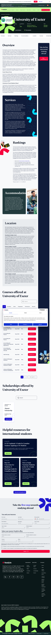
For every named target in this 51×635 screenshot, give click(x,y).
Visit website (28, 30)
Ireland (28, 572)
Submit (25, 551)
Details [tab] (25, 312)
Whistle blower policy (43, 581)
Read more (8, 453)
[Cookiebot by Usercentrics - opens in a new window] (40, 310)
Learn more (8, 419)
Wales (28, 568)
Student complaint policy (43, 590)
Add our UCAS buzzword (17, 4)
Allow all (40, 324)
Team (43, 567)
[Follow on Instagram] (17, 576)
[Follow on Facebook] (9, 576)
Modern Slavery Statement (44, 585)
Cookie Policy (46, 633)
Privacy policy (39, 633)
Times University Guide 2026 (24, 160)
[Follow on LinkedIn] (5, 576)
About (43, 565)
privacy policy (3, 544)
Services (35, 568)
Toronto (15, 6)
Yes (35, 1)
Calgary (19, 6)
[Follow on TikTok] (21, 576)
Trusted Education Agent (43, 595)
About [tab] (40, 312)
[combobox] (36, 519)
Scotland (28, 570)
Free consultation (43, 59)
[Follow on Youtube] (13, 576)
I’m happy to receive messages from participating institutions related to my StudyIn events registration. (20, 548)
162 (32, 377)
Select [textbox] (36, 523)
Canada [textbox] (19, 523)
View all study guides (19, 492)
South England (18, 30)
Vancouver (24, 6)
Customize (25, 324)
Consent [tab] (10, 312)
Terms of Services (31, 633)
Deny (11, 324)
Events (34, 572)
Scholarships (35, 570)
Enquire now (32, 328)
